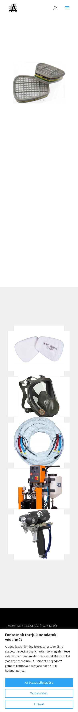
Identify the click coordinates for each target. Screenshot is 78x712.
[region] (39, 670)
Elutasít (39, 704)
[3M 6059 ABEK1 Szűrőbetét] (39, 102)
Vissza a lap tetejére (39, 577)
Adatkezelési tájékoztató (32, 626)
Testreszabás (39, 693)
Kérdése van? (39, 118)
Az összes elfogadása (39, 682)
